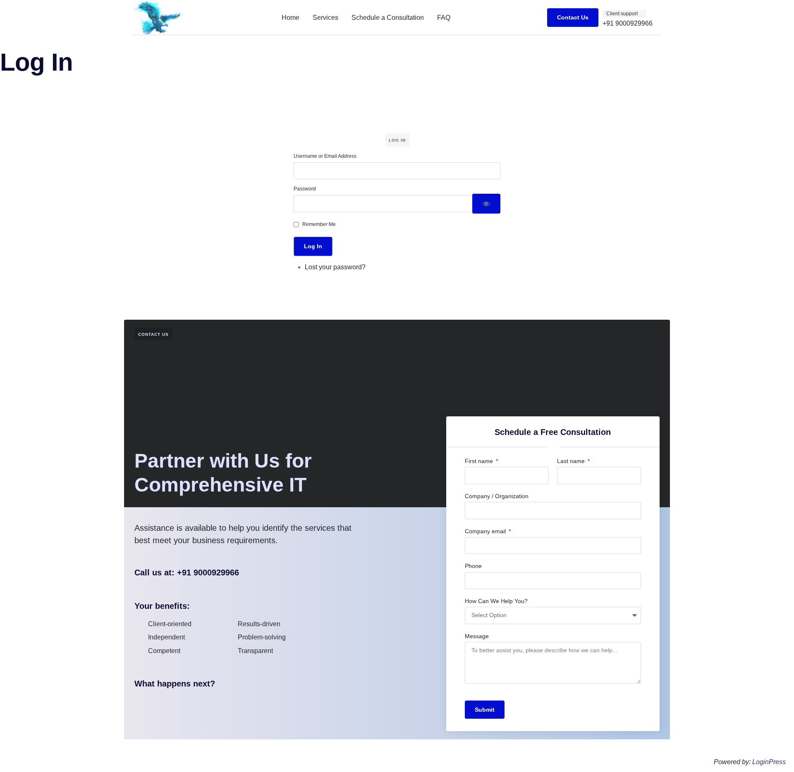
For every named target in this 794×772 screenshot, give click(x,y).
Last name (571, 461)
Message (477, 636)
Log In (313, 246)
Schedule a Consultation (388, 17)
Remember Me (319, 224)
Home (290, 17)
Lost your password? (335, 267)
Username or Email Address (325, 156)
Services (325, 17)
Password (305, 189)
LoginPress (769, 761)
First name (480, 461)
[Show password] (486, 204)
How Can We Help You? (496, 601)
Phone (473, 566)
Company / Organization (497, 496)
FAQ (443, 17)
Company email (486, 531)
